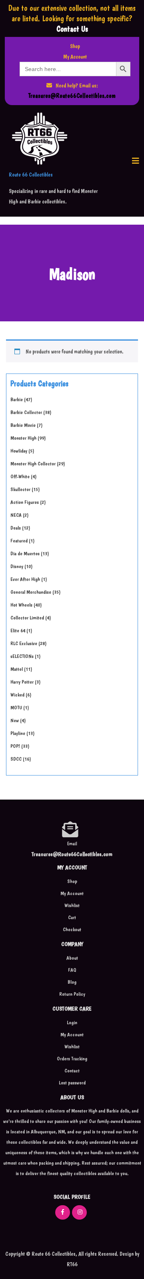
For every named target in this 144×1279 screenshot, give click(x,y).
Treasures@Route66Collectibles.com (72, 95)
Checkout (72, 929)
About (72, 958)
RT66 (72, 1264)
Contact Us (72, 29)
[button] (135, 161)
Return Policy (72, 994)
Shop (75, 46)
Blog (72, 982)
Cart (72, 917)
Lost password (72, 1083)
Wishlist (72, 905)
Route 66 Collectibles (31, 174)
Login (72, 1022)
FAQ (72, 970)
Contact (72, 1071)
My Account (75, 56)
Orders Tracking (72, 1059)
